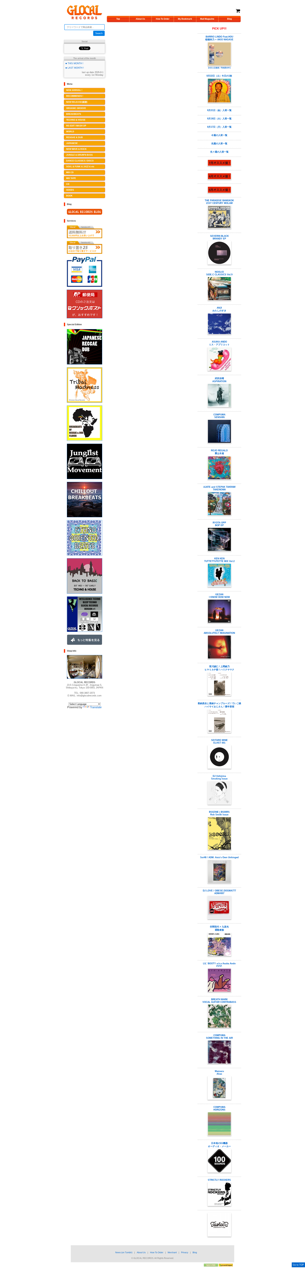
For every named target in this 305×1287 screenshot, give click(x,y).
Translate (96, 707)
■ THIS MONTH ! (74, 63)
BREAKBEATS (73, 114)
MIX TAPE (71, 178)
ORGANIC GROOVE (76, 108)
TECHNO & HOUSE (75, 120)
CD (67, 184)
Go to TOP (298, 1264)
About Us (140, 19)
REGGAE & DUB (74, 137)
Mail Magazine (207, 19)
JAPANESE (72, 143)
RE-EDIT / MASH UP (76, 125)
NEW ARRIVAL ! (74, 90)
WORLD (70, 131)
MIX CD (70, 172)
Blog (229, 19)
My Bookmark (185, 19)
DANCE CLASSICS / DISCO (80, 161)
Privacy (184, 1252)
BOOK (69, 196)
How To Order (162, 19)
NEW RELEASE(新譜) (76, 102)
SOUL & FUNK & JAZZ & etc (80, 166)
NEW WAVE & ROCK (76, 149)
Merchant (172, 1252)
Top (118, 19)
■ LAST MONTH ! (74, 67)
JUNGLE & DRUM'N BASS (79, 155)
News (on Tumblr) (123, 1252)
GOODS (70, 190)
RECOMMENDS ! (74, 96)
